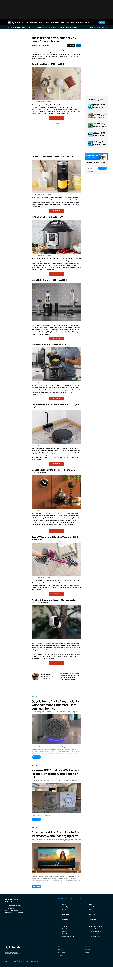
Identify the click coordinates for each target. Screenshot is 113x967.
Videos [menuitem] (87, 22)
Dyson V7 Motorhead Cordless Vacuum (51, 537)
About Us (64, 926)
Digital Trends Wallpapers (95, 931)
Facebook (59, 898)
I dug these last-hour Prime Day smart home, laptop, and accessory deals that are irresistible (99, 107)
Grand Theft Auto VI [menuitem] (16, 27)
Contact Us (65, 928)
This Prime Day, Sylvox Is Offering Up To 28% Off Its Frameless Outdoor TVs (99, 117)
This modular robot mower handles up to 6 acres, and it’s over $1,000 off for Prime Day (99, 126)
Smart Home (65, 914)
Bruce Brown (35, 45)
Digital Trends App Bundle (95, 936)
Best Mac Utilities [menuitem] (41, 27)
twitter (49, 678)
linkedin (46, 678)
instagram (44, 678)
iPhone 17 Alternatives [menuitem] (75, 27)
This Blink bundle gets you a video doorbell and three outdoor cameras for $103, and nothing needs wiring (99, 135)
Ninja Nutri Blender (41, 280)
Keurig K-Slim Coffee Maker (45, 156)
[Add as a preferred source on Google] (71, 45)
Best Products (92, 914)
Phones (64, 904)
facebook (41, 678)
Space (90, 909)
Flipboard (80, 898)
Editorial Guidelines (66, 933)
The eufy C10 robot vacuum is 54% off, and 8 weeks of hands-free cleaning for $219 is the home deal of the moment (99, 145)
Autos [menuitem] (72, 22)
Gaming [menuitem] (47, 22)
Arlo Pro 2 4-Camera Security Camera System (54, 600)
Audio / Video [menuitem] (65, 22)
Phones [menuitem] (41, 22)
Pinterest (74, 898)
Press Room (87, 949)
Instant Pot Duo (39, 216)
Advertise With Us (66, 931)
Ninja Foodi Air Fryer (42, 344)
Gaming (64, 909)
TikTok (71, 898)
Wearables (92, 907)
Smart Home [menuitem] (79, 22)
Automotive (65, 919)
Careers (59, 946)
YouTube (68, 898)
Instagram (62, 898)
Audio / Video (65, 912)
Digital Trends (13, 24)
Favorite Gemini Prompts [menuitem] (89, 27)
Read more (36, 757)
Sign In (102, 22)
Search (108, 22)
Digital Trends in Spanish (95, 933)
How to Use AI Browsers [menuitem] (63, 27)
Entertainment (65, 917)
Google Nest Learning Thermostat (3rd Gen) (54, 469)
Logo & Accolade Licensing (68, 936)
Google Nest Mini (40, 64)
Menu (5, 22)
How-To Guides (93, 917)
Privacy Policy (90, 171)
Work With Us (61, 949)
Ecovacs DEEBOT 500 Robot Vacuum (50, 404)
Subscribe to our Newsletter (95, 926)
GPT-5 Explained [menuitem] (101, 27)
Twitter (65, 898)
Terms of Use (61, 955)
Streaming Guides (93, 912)
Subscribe (102, 168)
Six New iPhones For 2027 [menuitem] (28, 27)
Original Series (92, 919)
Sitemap (87, 952)
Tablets (91, 904)
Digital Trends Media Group (13, 961)
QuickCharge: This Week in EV (39, 689)
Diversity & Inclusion (62, 952)
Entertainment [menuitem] (55, 22)
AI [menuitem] (27, 22)
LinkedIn (77, 898)
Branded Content (93, 928)
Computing (65, 907)
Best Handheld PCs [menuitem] (51, 27)
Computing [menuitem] (33, 22)
